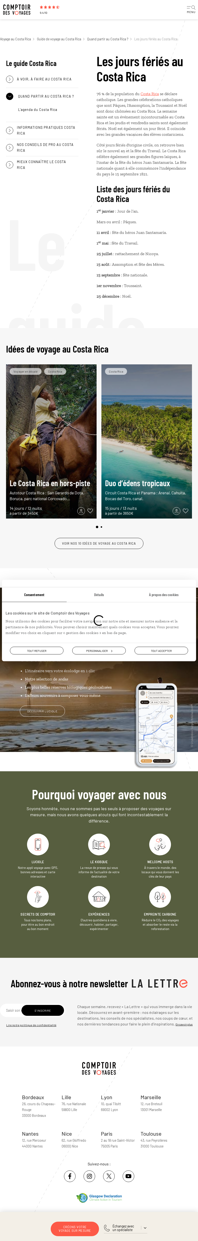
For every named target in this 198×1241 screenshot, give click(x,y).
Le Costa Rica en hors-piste (50, 489)
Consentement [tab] (34, 594)
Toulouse (151, 1133)
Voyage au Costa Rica (15, 39)
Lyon (106, 1097)
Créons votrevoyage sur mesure (75, 1229)
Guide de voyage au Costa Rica (59, 39)
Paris (107, 1133)
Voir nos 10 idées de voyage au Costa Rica (99, 543)
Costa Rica (150, 93)
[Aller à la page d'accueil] (19, 10)
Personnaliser (97, 650)
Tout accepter (161, 650)
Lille (66, 1097)
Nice (67, 1133)
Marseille (151, 1097)
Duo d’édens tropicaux (145, 489)
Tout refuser (36, 650)
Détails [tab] (99, 594)
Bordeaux (33, 1097)
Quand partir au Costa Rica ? (107, 39)
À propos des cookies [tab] (163, 594)
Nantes (30, 1133)
